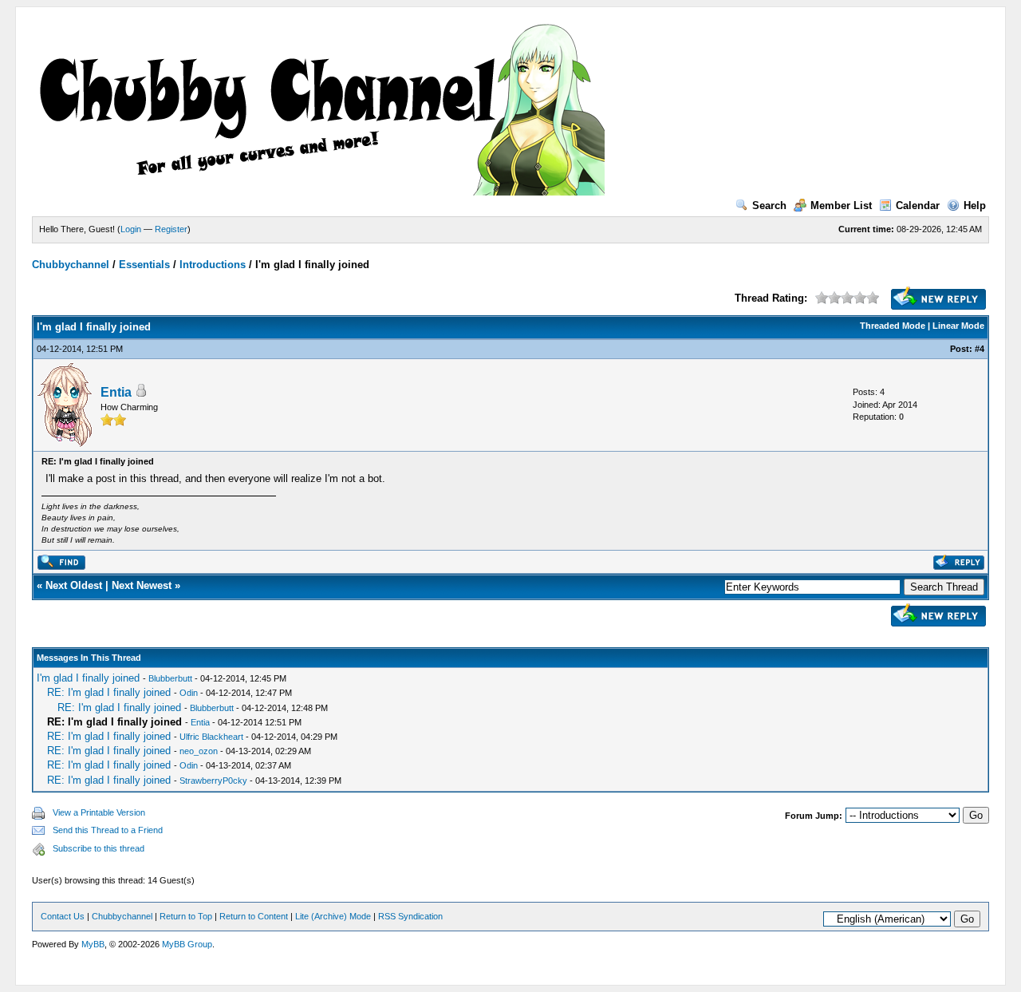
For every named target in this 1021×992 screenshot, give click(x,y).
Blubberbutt (170, 678)
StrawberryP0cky (213, 780)
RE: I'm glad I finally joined (109, 692)
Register (171, 229)
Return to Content (253, 916)
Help (975, 205)
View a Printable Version (99, 812)
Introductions (212, 265)
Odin (188, 693)
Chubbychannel (70, 265)
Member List (841, 205)
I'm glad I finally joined (88, 678)
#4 (979, 349)
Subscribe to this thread (98, 848)
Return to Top (186, 916)
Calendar (918, 205)
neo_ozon (198, 751)
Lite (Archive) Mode (333, 916)
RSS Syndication (410, 916)
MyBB (92, 944)
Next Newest (141, 585)
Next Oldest (73, 585)
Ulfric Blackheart (211, 736)
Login (130, 229)
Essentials (144, 265)
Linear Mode (958, 325)
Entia (116, 392)
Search (769, 205)
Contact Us (63, 916)
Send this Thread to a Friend (108, 830)
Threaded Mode (892, 325)
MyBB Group (187, 944)
